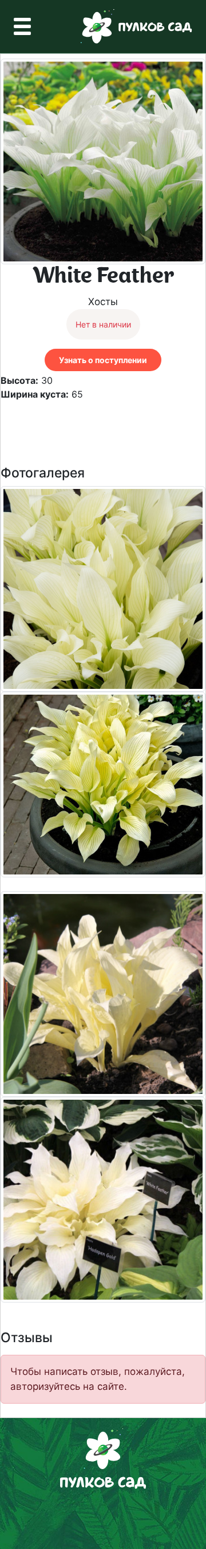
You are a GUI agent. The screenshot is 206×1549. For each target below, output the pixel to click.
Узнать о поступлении (103, 360)
